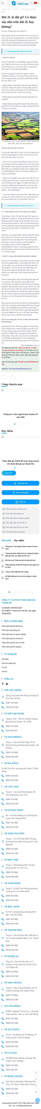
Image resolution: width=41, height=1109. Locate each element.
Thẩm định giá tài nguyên (11, 647)
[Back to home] (20, 3)
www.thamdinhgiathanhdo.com (20, 369)
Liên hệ (4, 671)
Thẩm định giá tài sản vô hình (13, 643)
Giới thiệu (5, 659)
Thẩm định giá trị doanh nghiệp (14, 634)
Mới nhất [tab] (6, 540)
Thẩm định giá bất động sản (12, 626)
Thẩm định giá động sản (11, 630)
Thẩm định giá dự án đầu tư (12, 638)
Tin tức (4, 667)
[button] (3, 3)
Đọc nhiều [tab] (19, 540)
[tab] (14, 424)
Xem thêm (8, 473)
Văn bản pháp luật (9, 663)
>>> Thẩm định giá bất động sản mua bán (18, 205)
